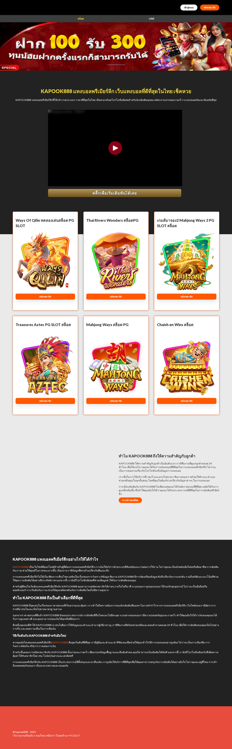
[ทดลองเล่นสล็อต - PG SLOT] (116, 46)
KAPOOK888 (20, 566)
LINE (151, 18)
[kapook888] (27, 720)
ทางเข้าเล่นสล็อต (130, 500)
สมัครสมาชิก (210, 7)
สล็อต (81, 18)
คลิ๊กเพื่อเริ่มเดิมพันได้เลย (114, 193)
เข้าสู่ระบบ (189, 7)
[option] (116, 64)
